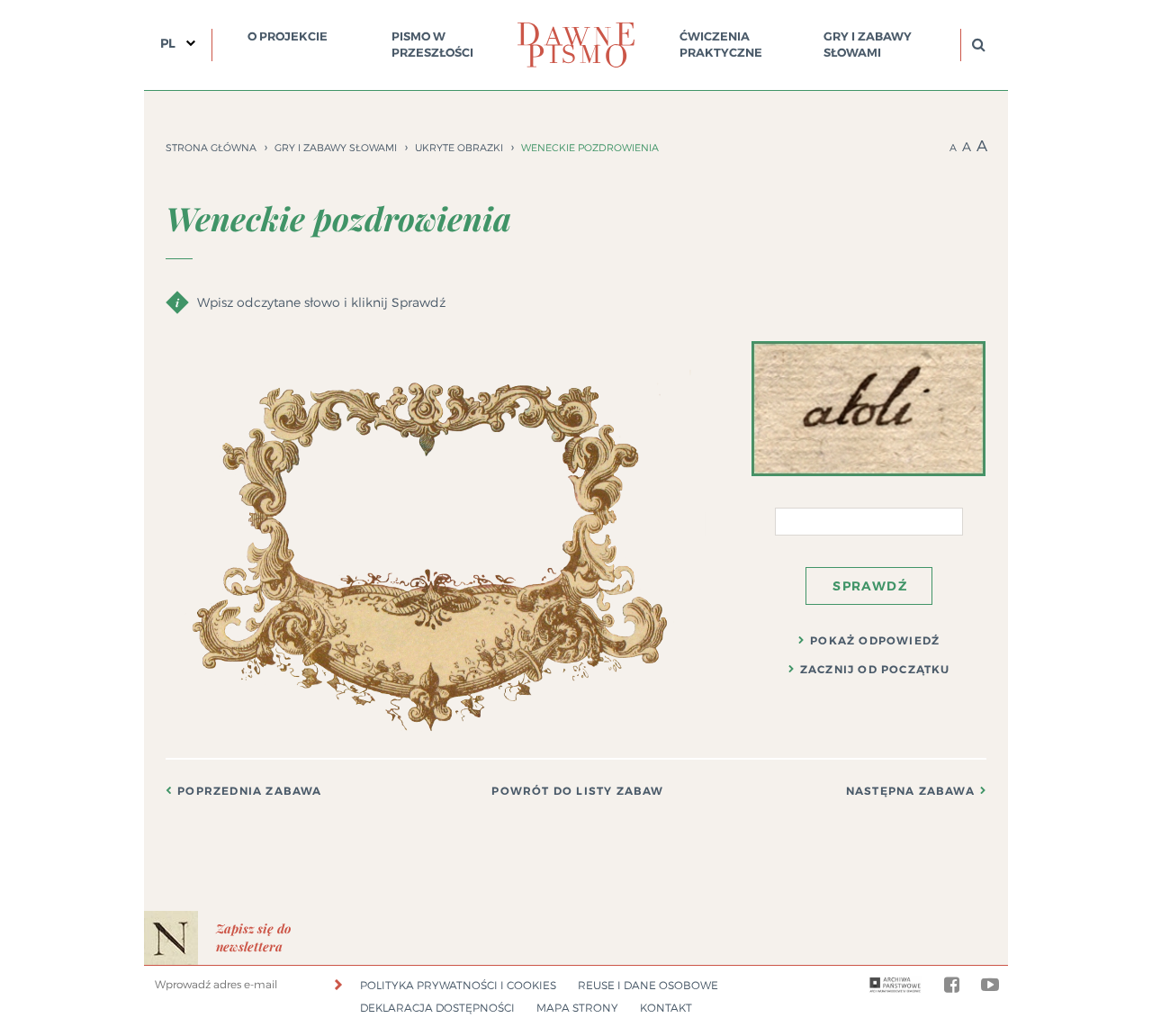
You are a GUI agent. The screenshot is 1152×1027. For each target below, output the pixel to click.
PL (168, 43)
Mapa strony (577, 1007)
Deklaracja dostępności (437, 1007)
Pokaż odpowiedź (875, 641)
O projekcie (288, 36)
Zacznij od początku (875, 669)
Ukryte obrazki (459, 147)
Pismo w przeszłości (432, 44)
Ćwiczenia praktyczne (721, 44)
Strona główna (211, 147)
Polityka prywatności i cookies (458, 985)
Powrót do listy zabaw (577, 791)
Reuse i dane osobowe (648, 985)
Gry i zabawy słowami (868, 44)
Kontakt (666, 1007)
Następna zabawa (910, 791)
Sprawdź (869, 586)
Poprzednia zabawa (249, 791)
